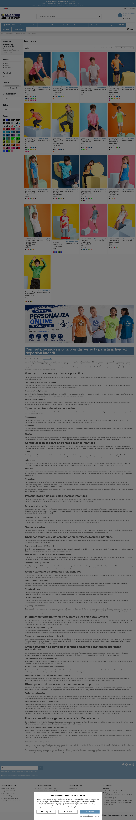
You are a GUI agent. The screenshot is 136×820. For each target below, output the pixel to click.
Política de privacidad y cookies (89, 816)
